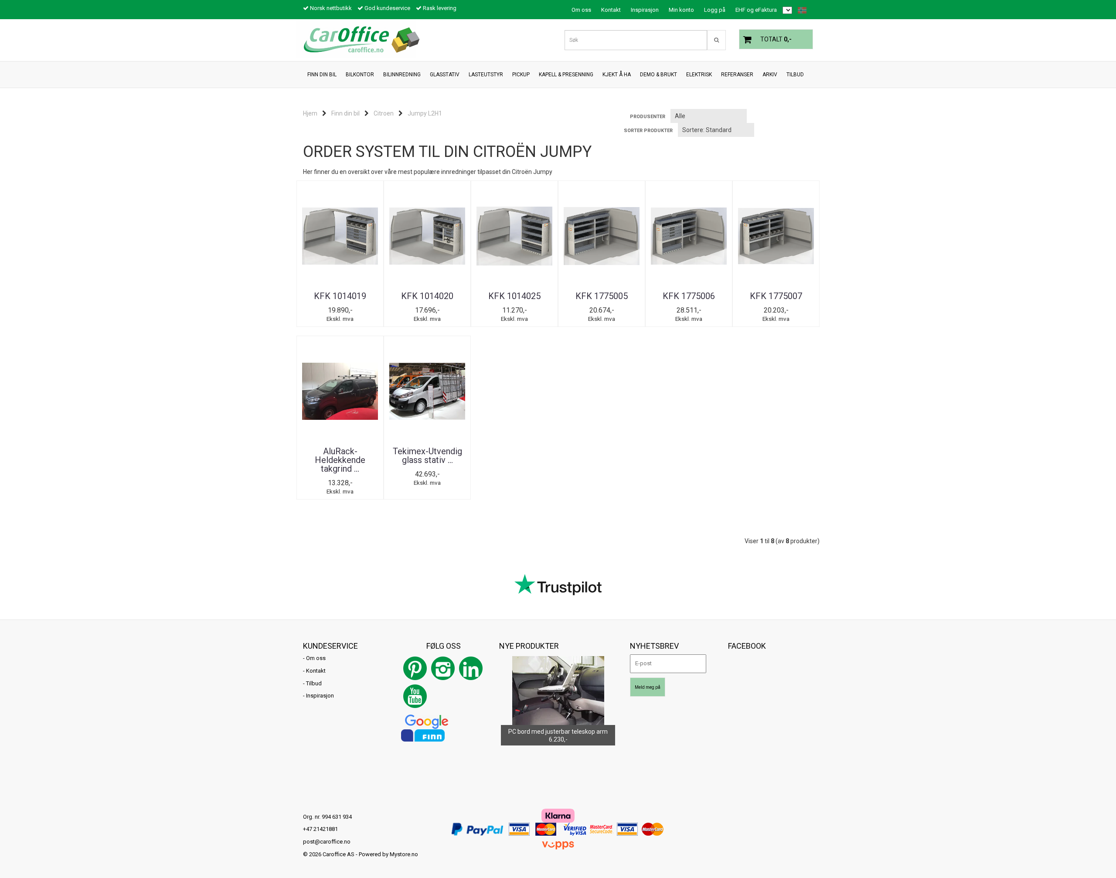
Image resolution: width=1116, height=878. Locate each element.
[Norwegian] (799, 10)
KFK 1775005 (601, 296)
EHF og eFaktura (756, 10)
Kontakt (611, 10)
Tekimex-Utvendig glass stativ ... (427, 455)
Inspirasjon (645, 10)
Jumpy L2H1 (425, 113)
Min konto (681, 10)
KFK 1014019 (340, 296)
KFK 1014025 (514, 296)
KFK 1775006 (689, 296)
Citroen (384, 113)
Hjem (310, 113)
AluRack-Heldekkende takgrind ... (340, 460)
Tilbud (314, 683)
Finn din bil (345, 113)
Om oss (581, 10)
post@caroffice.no (326, 841)
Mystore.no (404, 854)
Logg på (714, 10)
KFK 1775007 (776, 296)
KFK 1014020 (427, 296)
